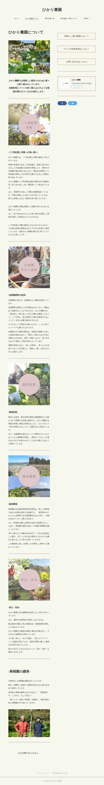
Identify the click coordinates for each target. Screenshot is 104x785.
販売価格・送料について (69, 18)
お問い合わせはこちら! (76, 62)
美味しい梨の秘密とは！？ (76, 36)
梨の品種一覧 (49, 18)
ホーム (16, 18)
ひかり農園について (32, 18)
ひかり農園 (52, 9)
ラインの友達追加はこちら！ (76, 49)
